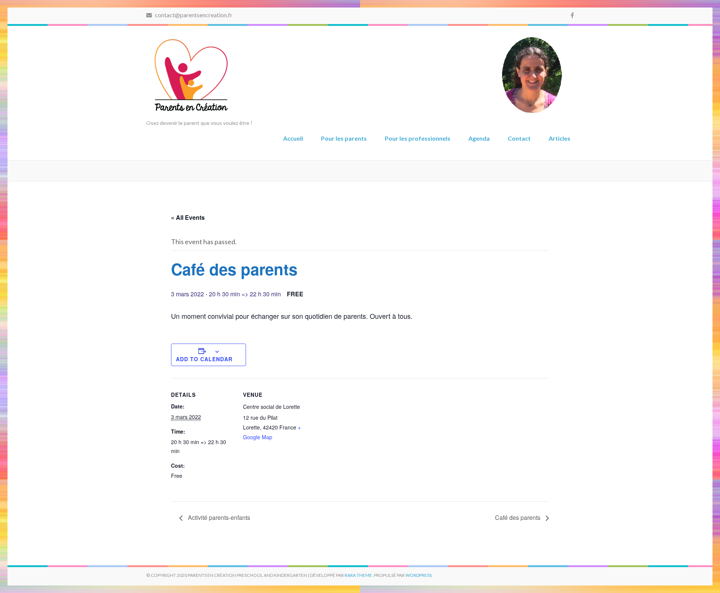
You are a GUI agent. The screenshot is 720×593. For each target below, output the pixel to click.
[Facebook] (572, 15)
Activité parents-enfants (218, 517)
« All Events (188, 217)
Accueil (293, 138)
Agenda (479, 138)
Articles (559, 138)
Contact (519, 138)
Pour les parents (344, 138)
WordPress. (419, 575)
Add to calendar (204, 359)
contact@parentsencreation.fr (193, 14)
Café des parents (518, 517)
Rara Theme (358, 575)
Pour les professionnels (417, 138)
